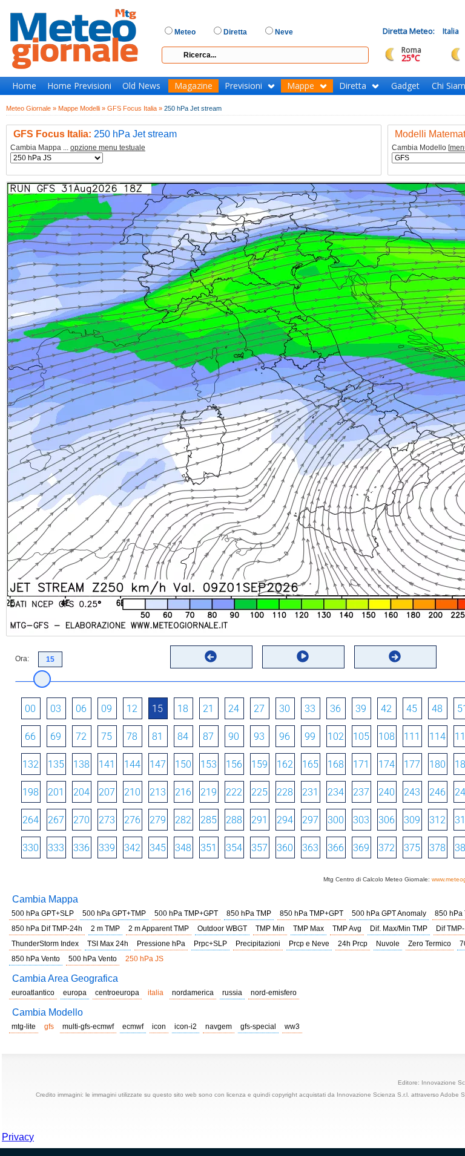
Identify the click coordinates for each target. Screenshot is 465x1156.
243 (412, 792)
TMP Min (270, 928)
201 (56, 792)
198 (30, 792)
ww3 (292, 1026)
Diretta (352, 86)
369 (361, 848)
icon (159, 1026)
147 (158, 764)
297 (310, 820)
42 (386, 708)
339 (107, 848)
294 (285, 820)
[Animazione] (303, 656)
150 (183, 764)
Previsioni (243, 86)
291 (259, 820)
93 (259, 736)
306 (386, 820)
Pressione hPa (161, 943)
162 (285, 764)
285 (208, 820)
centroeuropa (117, 992)
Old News (141, 86)
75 (106, 736)
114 (437, 736)
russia (232, 992)
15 (157, 708)
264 (30, 820)
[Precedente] (211, 656)
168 (336, 764)
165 (310, 764)
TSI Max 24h (107, 943)
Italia (451, 31)
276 (132, 820)
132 (30, 764)
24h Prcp (353, 943)
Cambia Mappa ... (77, 148)
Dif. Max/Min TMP (398, 928)
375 (412, 848)
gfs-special (258, 1026)
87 (208, 736)
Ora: (22, 659)
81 (157, 736)
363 (310, 848)
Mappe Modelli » (81, 108)
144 (132, 764)
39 (360, 708)
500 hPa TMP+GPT (186, 913)
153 (208, 764)
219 (208, 792)
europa (75, 992)
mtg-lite (24, 1026)
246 (437, 792)
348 (183, 848)
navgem (218, 1026)
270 (81, 820)
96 (284, 736)
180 (437, 764)
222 (234, 792)
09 (106, 708)
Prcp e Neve (309, 943)
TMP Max (308, 928)
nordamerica (193, 992)
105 (361, 736)
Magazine (193, 86)
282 (183, 820)
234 (336, 792)
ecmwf (132, 1026)
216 (183, 792)
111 (412, 736)
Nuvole (388, 943)
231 (310, 792)
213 (158, 792)
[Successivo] (395, 656)
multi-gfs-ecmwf (88, 1026)
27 (259, 708)
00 (30, 708)
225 (259, 792)
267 (56, 820)
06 (81, 708)
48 (437, 708)
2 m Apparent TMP (158, 928)
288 (234, 820)
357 (259, 848)
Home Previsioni (79, 86)
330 (30, 848)
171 (361, 764)
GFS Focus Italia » (134, 108)
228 (285, 792)
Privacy (18, 1137)
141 (107, 764)
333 (56, 848)
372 (386, 848)
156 (234, 764)
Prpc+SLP (210, 943)
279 (158, 820)
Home (24, 86)
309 (412, 820)
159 (259, 764)
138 (81, 764)
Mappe (300, 86)
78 (132, 736)
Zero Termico (429, 943)
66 (30, 736)
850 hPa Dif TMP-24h (47, 928)
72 (81, 736)
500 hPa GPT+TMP (114, 913)
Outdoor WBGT (222, 928)
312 (437, 820)
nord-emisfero (274, 992)
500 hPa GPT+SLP (43, 913)
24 (233, 708)
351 (208, 848)
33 (310, 708)
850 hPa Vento (36, 959)
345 (158, 848)
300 (336, 820)
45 (411, 708)
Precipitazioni (258, 943)
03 (55, 708)
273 (107, 820)
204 (81, 792)
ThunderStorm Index (45, 943)
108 (386, 736)
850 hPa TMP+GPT (311, 913)
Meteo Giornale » (31, 108)
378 (437, 848)
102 (336, 736)
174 (386, 764)
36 (335, 708)
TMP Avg (346, 928)
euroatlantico (33, 992)
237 (361, 792)
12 (132, 708)
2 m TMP (105, 928)
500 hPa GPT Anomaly (389, 913)
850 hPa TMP (248, 913)
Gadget (405, 86)
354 (234, 848)
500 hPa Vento (92, 959)
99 (310, 736)
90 (233, 736)
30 (284, 708)
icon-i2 (185, 1026)
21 (208, 708)
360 (285, 848)
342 (132, 848)
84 (182, 736)
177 (412, 764)
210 (132, 792)
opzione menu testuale (107, 147)
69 (55, 736)
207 (107, 792)
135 (56, 764)
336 (81, 848)
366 (336, 848)
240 (386, 792)
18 (182, 708)
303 (361, 820)
